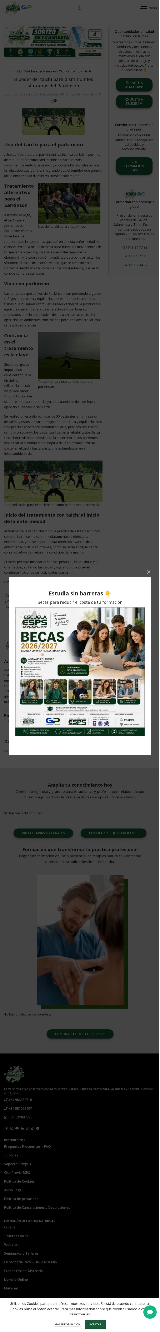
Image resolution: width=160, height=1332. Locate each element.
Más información (68, 1324)
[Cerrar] (149, 572)
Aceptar (95, 1324)
